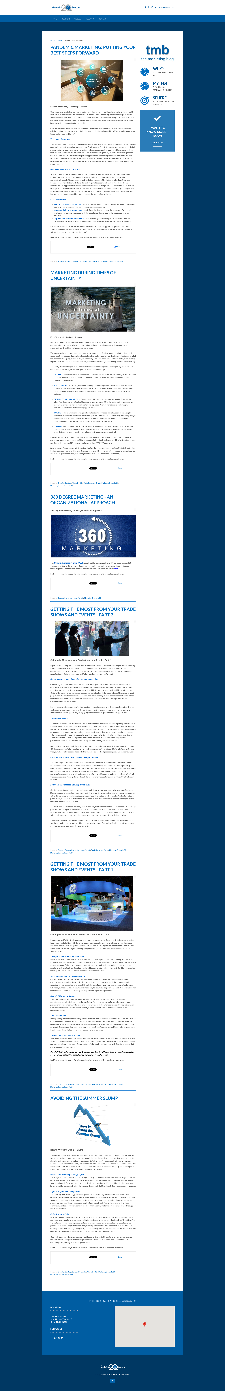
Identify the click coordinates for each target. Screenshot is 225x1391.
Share (118, 246)
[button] (144, 1324)
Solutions (65, 19)
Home (54, 19)
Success (77, 19)
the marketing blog (167, 7)
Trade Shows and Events (92, 483)
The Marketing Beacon (120, 1374)
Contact (103, 19)
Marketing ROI (77, 261)
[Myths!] (157, 86)
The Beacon (89, 19)
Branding (61, 261)
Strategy (68, 261)
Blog (60, 40)
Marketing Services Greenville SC (112, 261)
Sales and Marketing (65, 598)
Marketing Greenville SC (91, 261)
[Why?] (157, 71)
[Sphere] (157, 100)
